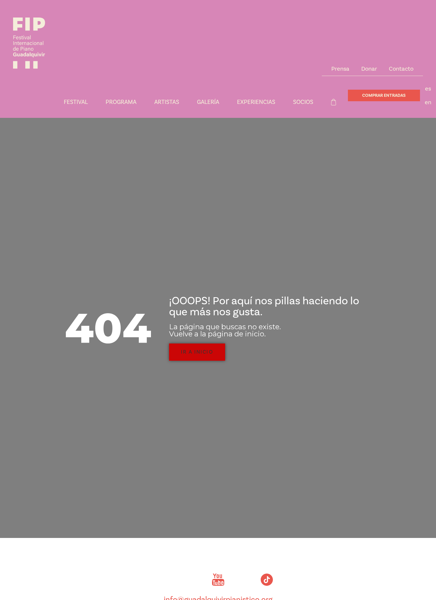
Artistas (166, 102)
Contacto (401, 69)
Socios (303, 102)
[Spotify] (242, 580)
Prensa (340, 69)
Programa (121, 102)
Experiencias (256, 102)
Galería (208, 102)
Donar (369, 69)
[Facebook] (194, 580)
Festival (76, 102)
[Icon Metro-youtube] (218, 580)
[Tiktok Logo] (266, 580)
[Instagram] (169, 580)
